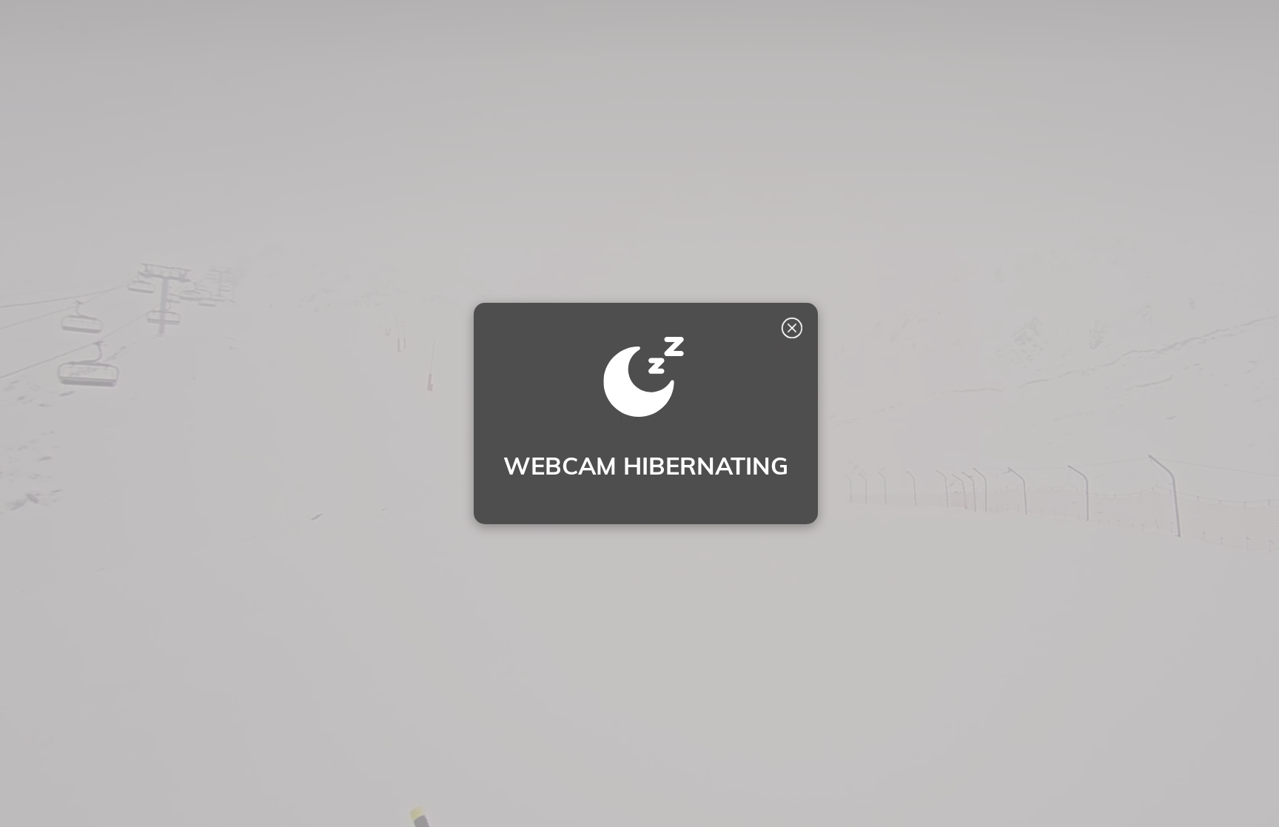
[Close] (791, 328)
